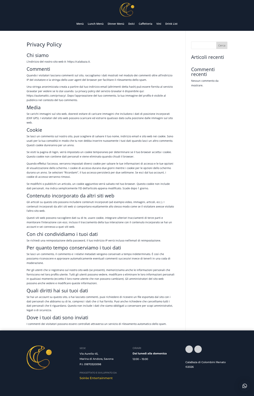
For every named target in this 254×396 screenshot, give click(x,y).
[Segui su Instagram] (198, 349)
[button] (244, 386)
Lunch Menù (96, 23)
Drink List (171, 23)
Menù (80, 23)
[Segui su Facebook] (189, 349)
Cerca (221, 45)
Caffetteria (145, 23)
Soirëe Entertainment (96, 378)
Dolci (131, 23)
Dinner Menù (116, 23)
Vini (158, 23)
